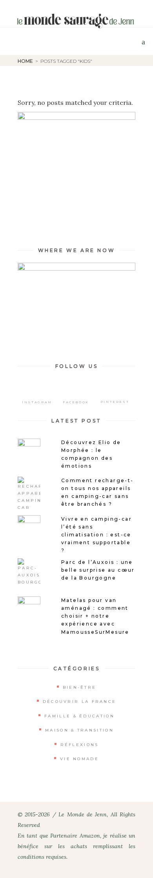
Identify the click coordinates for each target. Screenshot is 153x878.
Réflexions (79, 744)
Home (25, 61)
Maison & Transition (79, 730)
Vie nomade (79, 758)
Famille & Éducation (79, 716)
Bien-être (80, 687)
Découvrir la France (80, 701)
